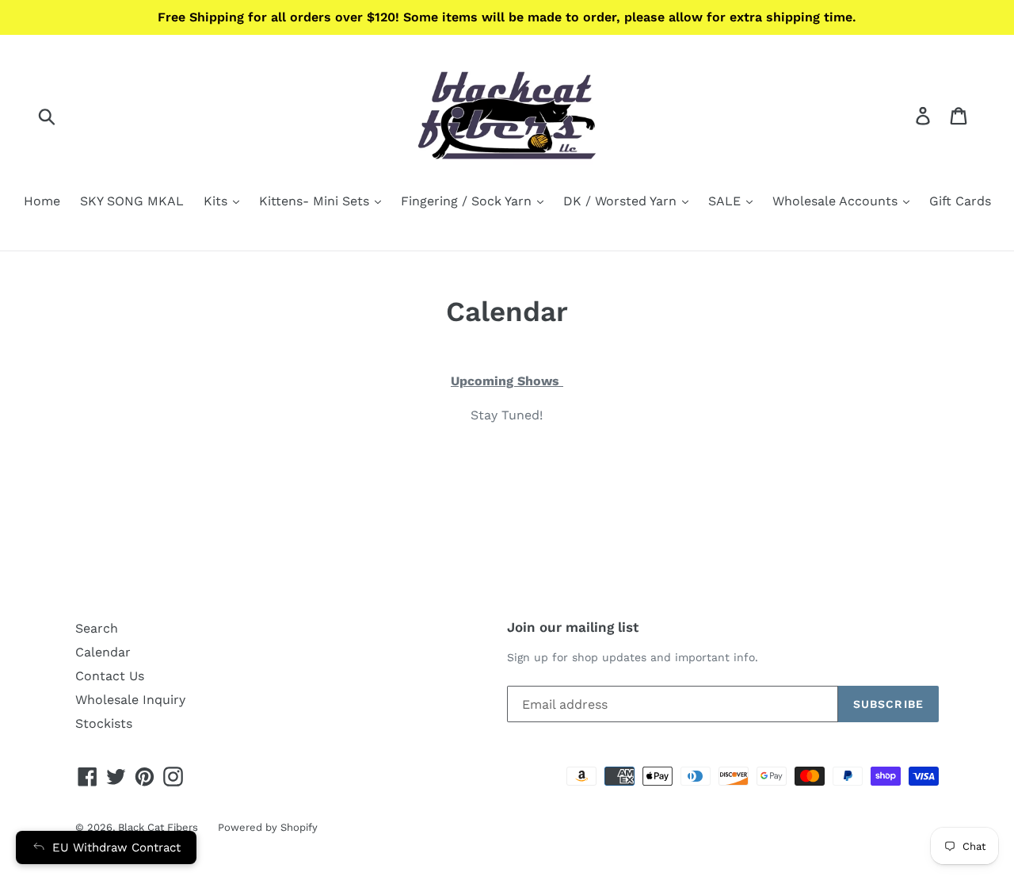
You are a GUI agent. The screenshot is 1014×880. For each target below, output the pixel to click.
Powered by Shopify (268, 827)
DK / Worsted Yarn (621, 201)
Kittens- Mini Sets (316, 201)
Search (96, 628)
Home (42, 201)
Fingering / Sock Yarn (468, 201)
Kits (217, 201)
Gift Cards (960, 201)
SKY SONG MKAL (132, 201)
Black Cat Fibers (158, 827)
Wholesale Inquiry (130, 699)
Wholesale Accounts (837, 201)
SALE (726, 201)
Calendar (103, 652)
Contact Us (109, 675)
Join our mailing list (573, 627)
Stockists (103, 723)
